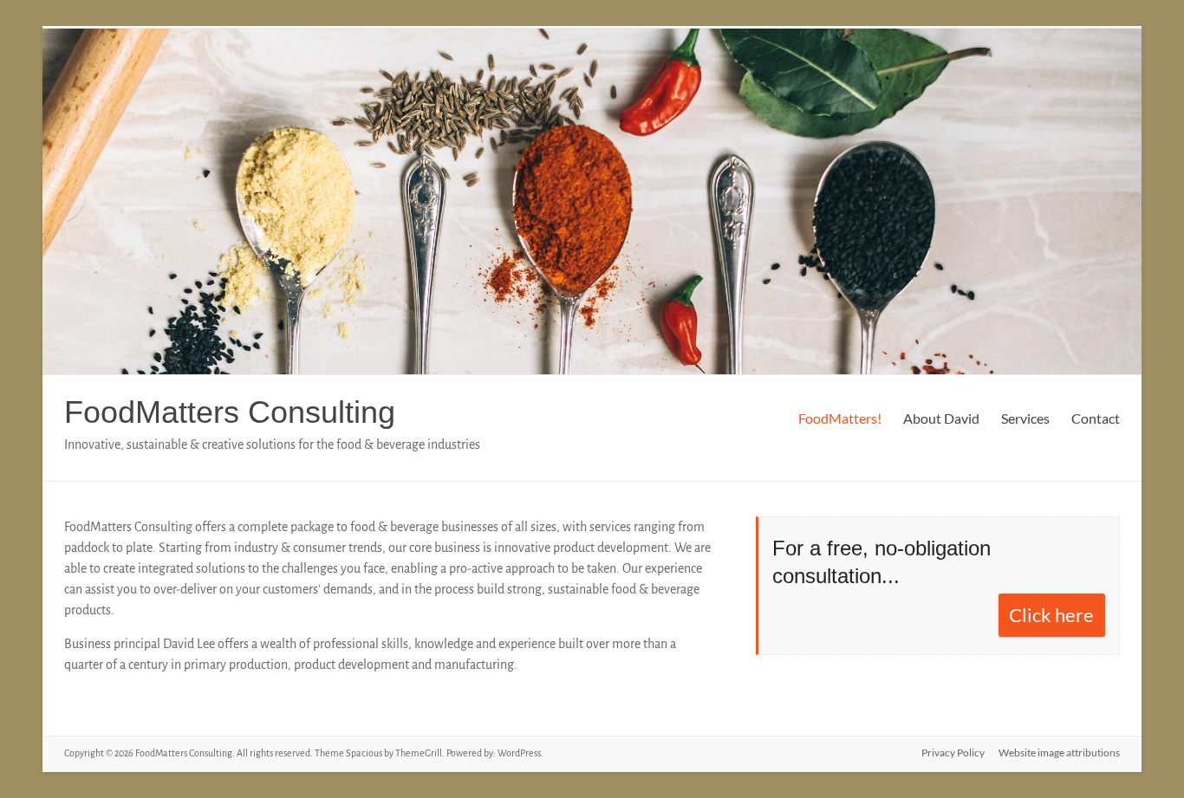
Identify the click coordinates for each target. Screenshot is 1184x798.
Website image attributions (1059, 752)
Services (1025, 418)
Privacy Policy (953, 752)
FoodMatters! (839, 418)
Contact (1095, 418)
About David (941, 418)
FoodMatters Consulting (229, 412)
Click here (1051, 614)
